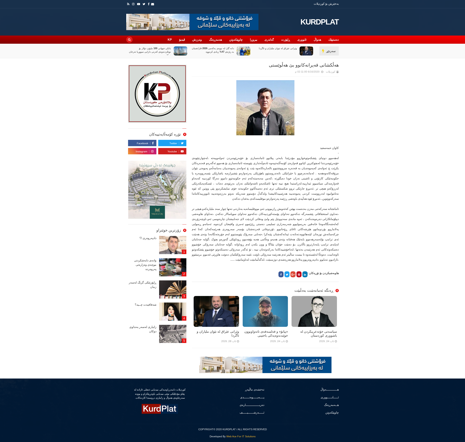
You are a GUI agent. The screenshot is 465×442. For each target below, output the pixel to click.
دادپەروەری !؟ (148, 238)
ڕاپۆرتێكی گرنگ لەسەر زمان (142, 284)
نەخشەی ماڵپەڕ (254, 389)
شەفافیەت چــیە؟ (145, 304)
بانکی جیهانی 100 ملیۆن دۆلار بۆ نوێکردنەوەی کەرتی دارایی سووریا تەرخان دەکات (213, 52)
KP (170, 39)
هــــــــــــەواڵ (329, 389)
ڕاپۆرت (285, 39)
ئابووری (301, 39)
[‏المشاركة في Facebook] (281, 274)
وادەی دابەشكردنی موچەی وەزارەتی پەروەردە (145, 265)
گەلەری (269, 39)
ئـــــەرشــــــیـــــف (252, 412)
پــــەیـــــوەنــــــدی (252, 397)
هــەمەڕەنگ (331, 404)
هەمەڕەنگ (215, 39)
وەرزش (197, 39)
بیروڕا (253, 39)
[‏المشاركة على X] (287, 274)
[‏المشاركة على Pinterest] (299, 274)
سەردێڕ (330, 51)
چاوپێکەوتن (236, 39)
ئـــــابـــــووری (330, 397)
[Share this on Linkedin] (305, 274)
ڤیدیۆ (182, 39)
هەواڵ (317, 39)
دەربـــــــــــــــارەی (252, 404)
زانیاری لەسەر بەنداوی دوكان (142, 329)
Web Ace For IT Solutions (241, 436)
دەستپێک (333, 39)
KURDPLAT (319, 22)
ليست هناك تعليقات (289, 72)
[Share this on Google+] (293, 274)
